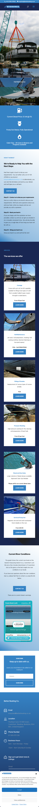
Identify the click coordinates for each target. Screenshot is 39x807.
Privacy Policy (23, 804)
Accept (19, 790)
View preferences (19, 800)
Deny (19, 795)
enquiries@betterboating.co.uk (13, 179)
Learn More (19, 305)
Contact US (10, 191)
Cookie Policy (15, 804)
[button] (36, 774)
